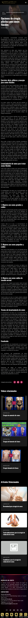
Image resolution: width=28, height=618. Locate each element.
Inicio (3, 12)
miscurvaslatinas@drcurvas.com (9, 603)
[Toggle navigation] (25, 2)
